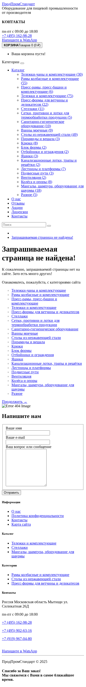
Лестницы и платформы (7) (43, 169)
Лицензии (19, 212)
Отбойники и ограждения (32, 355)
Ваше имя (14, 428)
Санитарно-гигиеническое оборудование (44, 329)
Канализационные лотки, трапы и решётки (46, 363)
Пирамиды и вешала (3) (40, 139)
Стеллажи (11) (32, 109)
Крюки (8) (29, 143)
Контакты (19, 216)
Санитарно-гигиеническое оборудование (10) (42, 124)
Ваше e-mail (15, 437)
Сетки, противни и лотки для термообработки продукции (35, 322)
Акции (17, 208)
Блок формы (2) (33, 147)
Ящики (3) (29, 156)
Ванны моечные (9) (37, 130)
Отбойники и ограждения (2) (45, 152)
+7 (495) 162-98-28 (17, 36)
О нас (16, 199)
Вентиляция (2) (33, 177)
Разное (16, 393)
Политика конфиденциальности (37, 516)
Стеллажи (19, 316)
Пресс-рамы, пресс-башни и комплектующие (34, 301)
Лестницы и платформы (31, 368)
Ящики (17, 359)
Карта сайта (21, 524)
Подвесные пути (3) (37, 173)
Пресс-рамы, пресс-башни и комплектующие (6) (44, 89)
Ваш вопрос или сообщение (28, 447)
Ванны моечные (24, 333)
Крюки (17, 346)
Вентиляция (21, 376)
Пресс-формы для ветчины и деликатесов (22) (44, 102)
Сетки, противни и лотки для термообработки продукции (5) (46, 115)
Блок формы (21, 351)
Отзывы (18, 203)
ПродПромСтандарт (18, 4)
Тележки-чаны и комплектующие (38, 290)
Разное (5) (29, 195)
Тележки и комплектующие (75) (47, 96)
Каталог (18, 70)
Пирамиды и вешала (28, 342)
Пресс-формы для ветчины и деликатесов (45, 312)
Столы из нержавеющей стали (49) (49, 134)
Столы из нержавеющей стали (36, 338)
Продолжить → (14, 402)
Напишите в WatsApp (19, 40)
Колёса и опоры (24, 381)
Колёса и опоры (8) (36, 182)
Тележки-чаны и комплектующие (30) (52, 74)
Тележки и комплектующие (33, 308)
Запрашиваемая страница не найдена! (42, 237)
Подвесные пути (25, 372)
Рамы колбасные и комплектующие (40, 295)
